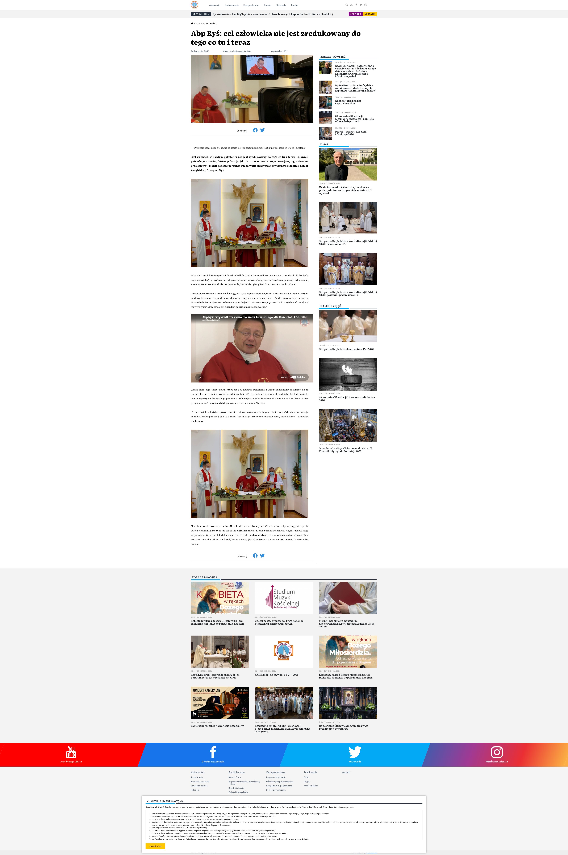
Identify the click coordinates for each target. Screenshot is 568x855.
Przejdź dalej (155, 846)
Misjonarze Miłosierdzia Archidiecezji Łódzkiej (244, 782)
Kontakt (294, 5)
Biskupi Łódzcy (235, 777)
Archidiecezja (232, 5)
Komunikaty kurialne (199, 785)
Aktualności (214, 5)
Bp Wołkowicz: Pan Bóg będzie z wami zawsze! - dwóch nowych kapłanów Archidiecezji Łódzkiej (273, 14)
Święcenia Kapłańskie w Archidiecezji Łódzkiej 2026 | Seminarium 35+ (348, 242)
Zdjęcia (307, 781)
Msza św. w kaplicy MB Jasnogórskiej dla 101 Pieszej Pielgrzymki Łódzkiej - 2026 (345, 449)
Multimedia (281, 5)
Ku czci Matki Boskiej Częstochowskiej (348, 102)
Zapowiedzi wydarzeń (200, 781)
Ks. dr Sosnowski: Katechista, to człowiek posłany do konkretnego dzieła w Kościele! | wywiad (345, 190)
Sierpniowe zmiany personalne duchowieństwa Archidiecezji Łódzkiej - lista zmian (346, 623)
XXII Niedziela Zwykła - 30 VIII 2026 (276, 674)
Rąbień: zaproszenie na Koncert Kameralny (217, 726)
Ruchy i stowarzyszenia (276, 789)
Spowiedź (355, 14)
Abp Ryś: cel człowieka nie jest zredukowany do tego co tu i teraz (276, 37)
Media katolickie (311, 785)
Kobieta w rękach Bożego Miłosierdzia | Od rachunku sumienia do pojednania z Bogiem (218, 622)
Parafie (267, 5)
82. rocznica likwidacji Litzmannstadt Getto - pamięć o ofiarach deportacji (354, 118)
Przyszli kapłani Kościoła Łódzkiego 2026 (351, 133)
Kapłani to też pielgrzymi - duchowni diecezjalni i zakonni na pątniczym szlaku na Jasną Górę (282, 728)
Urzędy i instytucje (236, 788)
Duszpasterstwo (251, 5)
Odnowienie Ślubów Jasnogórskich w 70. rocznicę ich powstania (343, 727)
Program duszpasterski (275, 777)
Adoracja (369, 14)
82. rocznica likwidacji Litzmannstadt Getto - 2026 (347, 399)
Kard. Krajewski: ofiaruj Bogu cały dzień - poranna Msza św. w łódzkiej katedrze (216, 676)
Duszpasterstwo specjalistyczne (279, 785)
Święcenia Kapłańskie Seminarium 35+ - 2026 (346, 349)
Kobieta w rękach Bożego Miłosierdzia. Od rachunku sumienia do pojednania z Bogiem (346, 676)
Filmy (306, 777)
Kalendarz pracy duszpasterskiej (279, 781)
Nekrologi (195, 789)
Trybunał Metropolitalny (238, 792)
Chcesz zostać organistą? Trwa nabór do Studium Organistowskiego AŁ (279, 622)
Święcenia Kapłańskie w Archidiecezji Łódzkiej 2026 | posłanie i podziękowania (348, 293)
